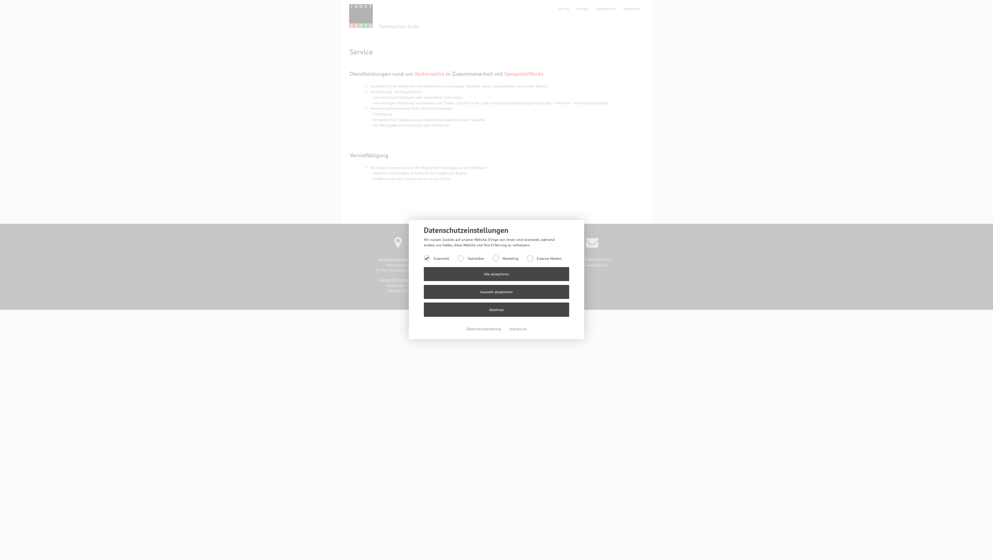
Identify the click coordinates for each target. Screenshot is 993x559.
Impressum (517, 328)
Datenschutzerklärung (484, 328)
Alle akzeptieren (496, 273)
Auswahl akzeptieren (496, 291)
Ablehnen (496, 309)
